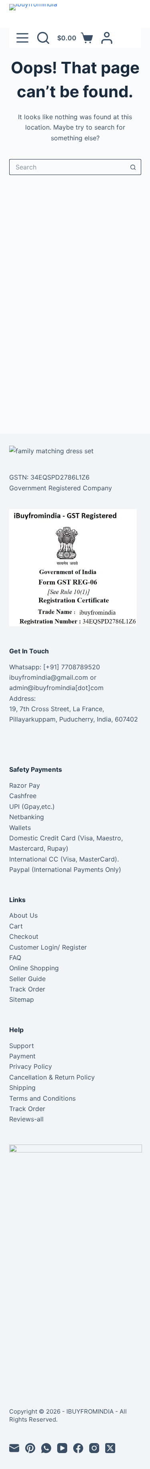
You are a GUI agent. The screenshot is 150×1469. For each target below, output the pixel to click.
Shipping (22, 1087)
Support (21, 1046)
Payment (22, 1056)
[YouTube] (62, 1448)
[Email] (14, 1448)
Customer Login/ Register (48, 947)
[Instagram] (94, 1448)
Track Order (27, 989)
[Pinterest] (30, 1448)
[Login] (107, 38)
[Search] (43, 38)
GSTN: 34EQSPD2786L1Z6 (49, 477)
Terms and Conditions (42, 1098)
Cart (16, 926)
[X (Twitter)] (110, 1448)
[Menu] (22, 38)
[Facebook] (78, 1448)
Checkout (23, 936)
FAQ (15, 958)
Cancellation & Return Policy (52, 1077)
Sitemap (21, 999)
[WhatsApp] (46, 1448)
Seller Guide (27, 979)
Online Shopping (34, 968)
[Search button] (133, 167)
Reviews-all (26, 1119)
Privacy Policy (30, 1066)
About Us (23, 915)
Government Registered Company (60, 488)
